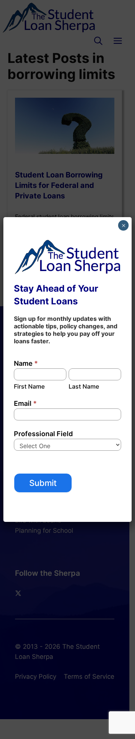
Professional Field (43, 434)
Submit (43, 483)
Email (25, 403)
